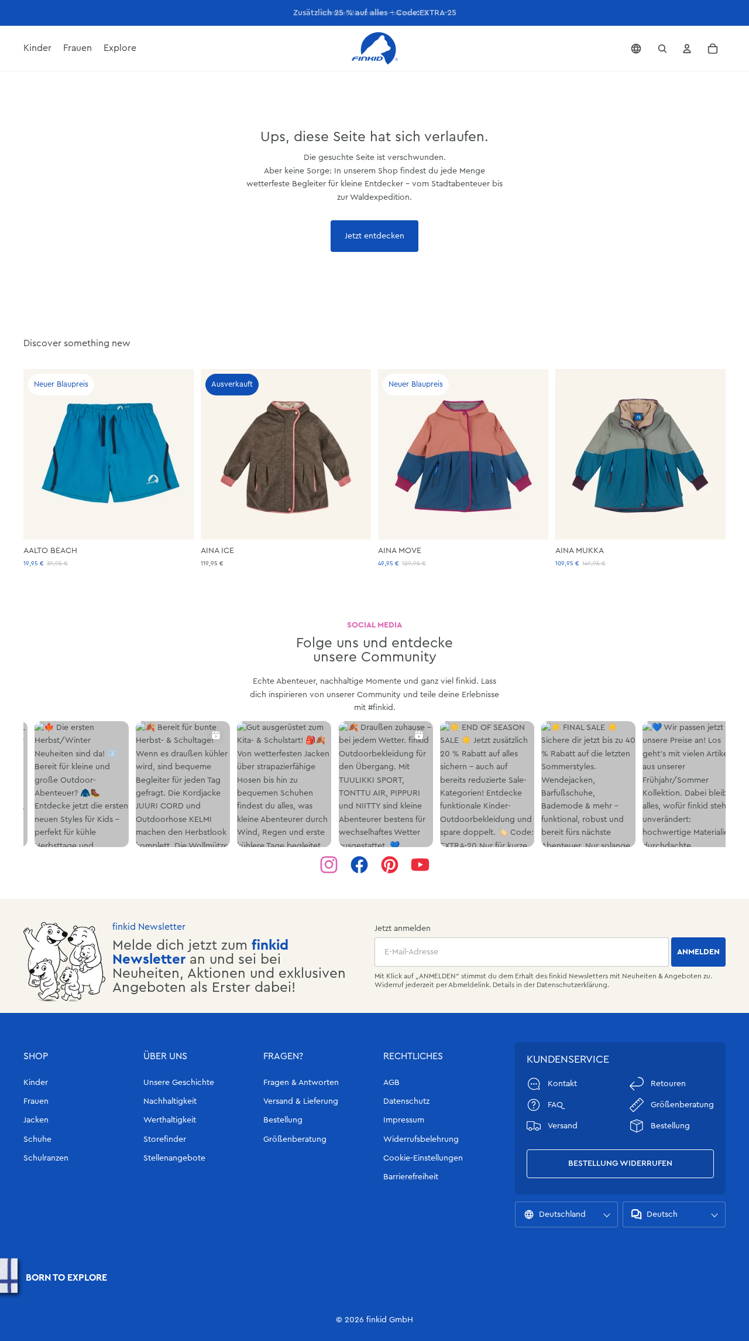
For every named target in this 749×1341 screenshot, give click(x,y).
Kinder (35, 1083)
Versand (563, 1126)
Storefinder (164, 1139)
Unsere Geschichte (178, 1083)
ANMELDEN (698, 952)
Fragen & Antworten (301, 1083)
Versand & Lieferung (300, 1101)
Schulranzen (45, 1158)
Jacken (36, 1120)
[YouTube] (420, 864)
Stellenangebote (174, 1158)
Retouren (668, 1084)
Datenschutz (406, 1101)
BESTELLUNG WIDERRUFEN (620, 1163)
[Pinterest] (389, 864)
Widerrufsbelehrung (421, 1139)
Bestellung (283, 1120)
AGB (391, 1083)
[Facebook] (359, 864)
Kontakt (562, 1084)
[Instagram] (328, 864)
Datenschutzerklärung (572, 984)
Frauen (36, 1101)
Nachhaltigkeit (170, 1101)
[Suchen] (662, 49)
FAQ (555, 1105)
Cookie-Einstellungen (423, 1158)
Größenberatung (295, 1139)
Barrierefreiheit (410, 1177)
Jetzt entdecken (374, 236)
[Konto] (687, 49)
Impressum (403, 1120)
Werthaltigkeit (169, 1120)
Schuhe (37, 1139)
